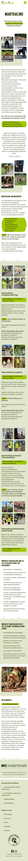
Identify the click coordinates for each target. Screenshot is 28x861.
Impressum (9, 854)
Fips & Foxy (13, 856)
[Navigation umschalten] (25, 2)
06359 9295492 (9, 799)
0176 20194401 (7, 803)
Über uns (7, 818)
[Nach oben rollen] (24, 857)
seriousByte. (20, 856)
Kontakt (7, 830)
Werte (6, 822)
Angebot (7, 826)
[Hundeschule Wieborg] (7, 2)
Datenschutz (18, 854)
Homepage (8, 814)
